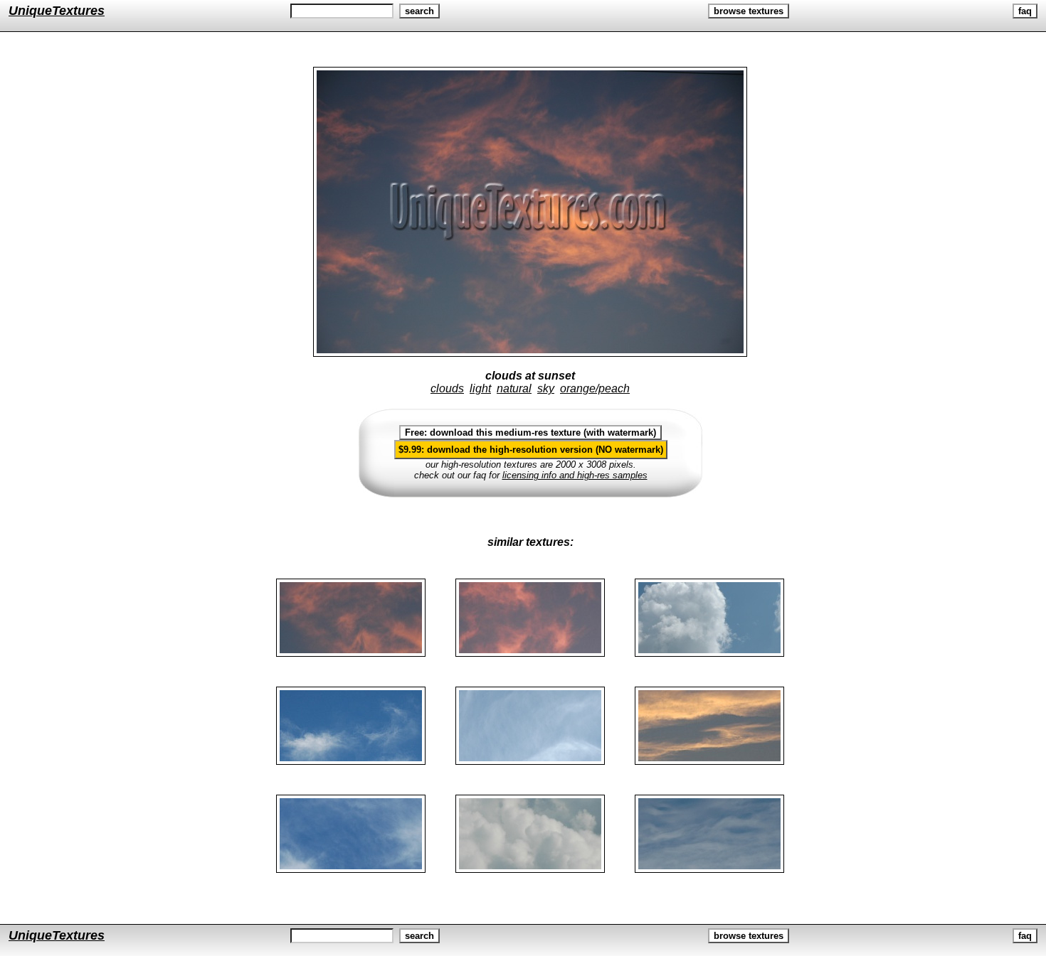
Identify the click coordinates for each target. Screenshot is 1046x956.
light (480, 388)
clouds (447, 388)
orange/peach (595, 388)
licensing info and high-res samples (575, 475)
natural (514, 388)
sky (545, 388)
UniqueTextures (57, 11)
